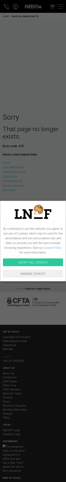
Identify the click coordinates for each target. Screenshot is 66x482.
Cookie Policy (52, 248)
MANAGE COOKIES (33, 274)
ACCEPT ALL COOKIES (33, 262)
